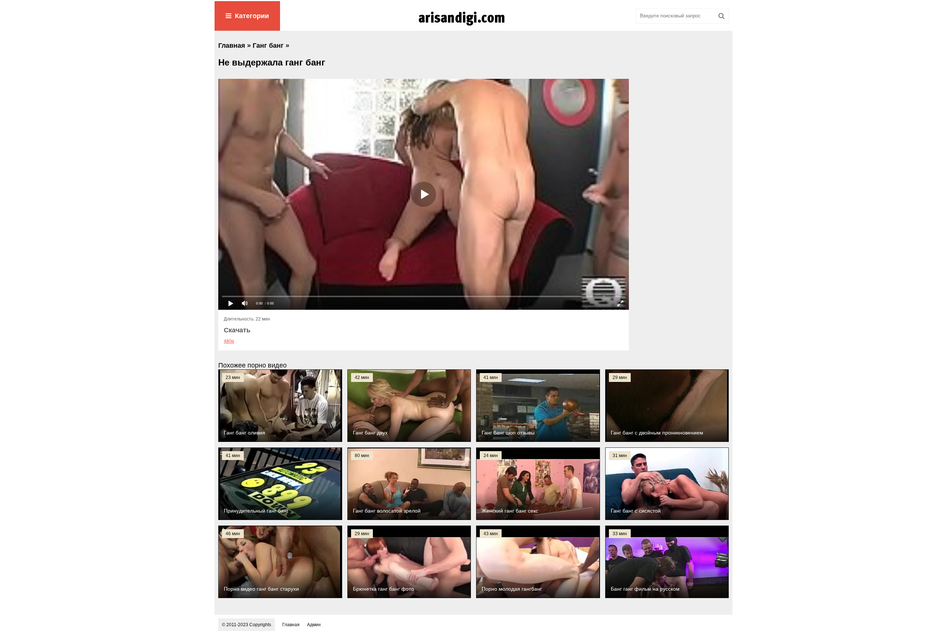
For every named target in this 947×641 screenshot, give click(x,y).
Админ (314, 624)
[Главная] (473, 25)
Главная (291, 624)
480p (229, 341)
